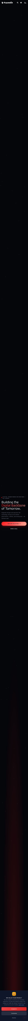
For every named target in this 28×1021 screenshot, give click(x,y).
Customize (14, 1013)
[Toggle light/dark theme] (21, 2)
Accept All (14, 1009)
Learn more (21, 1004)
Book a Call (14, 528)
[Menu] (25, 2)
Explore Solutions (13, 523)
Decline (14, 1017)
